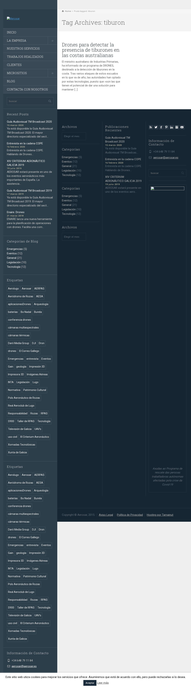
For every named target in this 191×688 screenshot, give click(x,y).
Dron (41, 343)
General (11, 258)
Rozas (34, 413)
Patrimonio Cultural (34, 389)
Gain (10, 366)
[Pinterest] (166, 127)
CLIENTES (14, 65)
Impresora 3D (16, 374)
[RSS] (151, 127)
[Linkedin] (172, 127)
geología (21, 366)
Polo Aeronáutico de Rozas (24, 397)
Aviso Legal (106, 515)
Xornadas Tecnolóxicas (21, 444)
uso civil (12, 436)
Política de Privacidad (130, 515)
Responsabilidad (17, 413)
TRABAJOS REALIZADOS (25, 57)
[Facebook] (161, 127)
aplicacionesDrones (19, 304)
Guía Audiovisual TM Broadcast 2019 (29, 190)
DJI (34, 343)
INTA (11, 382)
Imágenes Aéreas (37, 374)
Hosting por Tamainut (160, 515)
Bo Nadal (26, 311)
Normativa (14, 389)
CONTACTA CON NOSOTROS (27, 89)
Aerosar (26, 288)
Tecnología (13, 266)
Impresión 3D (37, 366)
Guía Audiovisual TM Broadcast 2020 (29, 121)
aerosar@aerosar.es (24, 666)
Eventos (12, 253)
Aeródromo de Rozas (20, 296)
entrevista (32, 358)
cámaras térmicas (18, 335)
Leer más (103, 682)
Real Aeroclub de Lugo (21, 405)
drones (12, 350)
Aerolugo (13, 288)
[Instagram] (177, 127)
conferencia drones (19, 319)
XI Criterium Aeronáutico (34, 436)
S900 (11, 421)
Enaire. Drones (15, 212)
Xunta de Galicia (17, 452)
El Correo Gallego (29, 350)
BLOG (11, 81)
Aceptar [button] (90, 682)
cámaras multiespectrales (23, 327)
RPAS (44, 413)
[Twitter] (156, 127)
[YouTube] (182, 127)
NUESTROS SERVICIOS (23, 48)
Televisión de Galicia (20, 429)
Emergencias (15, 249)
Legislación (14, 262)
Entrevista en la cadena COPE (25, 143)
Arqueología (41, 304)
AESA (39, 296)
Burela (38, 311)
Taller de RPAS (26, 421)
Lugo (35, 382)
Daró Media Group (18, 343)
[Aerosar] (13, 18)
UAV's (38, 429)
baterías (13, 311)
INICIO (11, 32)
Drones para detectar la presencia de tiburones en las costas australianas (91, 49)
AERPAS (39, 288)
